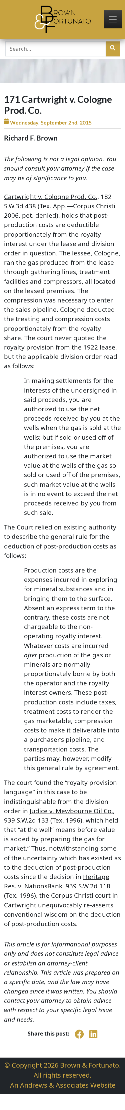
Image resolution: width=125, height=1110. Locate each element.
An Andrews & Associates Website (62, 1085)
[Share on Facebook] (79, 1037)
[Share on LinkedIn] (93, 1037)
